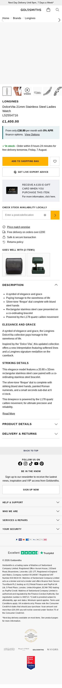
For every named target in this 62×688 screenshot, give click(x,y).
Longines (30, 18)
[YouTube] (36, 464)
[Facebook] (20, 464)
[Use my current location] (44, 215)
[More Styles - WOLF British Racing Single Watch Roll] (14, 264)
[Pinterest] (41, 464)
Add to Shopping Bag (25, 161)
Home (5, 18)
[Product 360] (27, 91)
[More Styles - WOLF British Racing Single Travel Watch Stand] (38, 264)
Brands (17, 18)
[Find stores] (55, 215)
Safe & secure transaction (21, 237)
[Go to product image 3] (37, 91)
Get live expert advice (33, 172)
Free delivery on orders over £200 (26, 232)
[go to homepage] (31, 10)
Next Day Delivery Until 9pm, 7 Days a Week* (31, 2)
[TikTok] (31, 464)
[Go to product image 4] (47, 91)
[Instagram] (25, 464)
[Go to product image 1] (7, 91)
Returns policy (15, 242)
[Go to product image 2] (17, 91)
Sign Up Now (31, 490)
